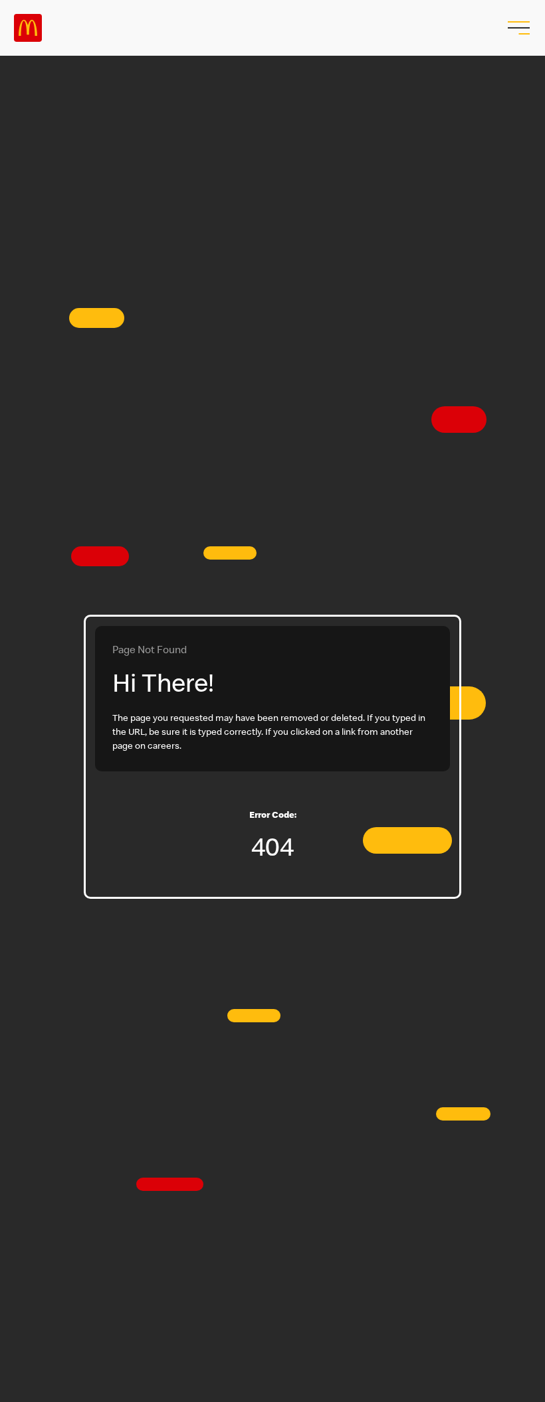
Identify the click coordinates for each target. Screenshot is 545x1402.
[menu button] (517, 28)
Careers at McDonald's (28, 28)
